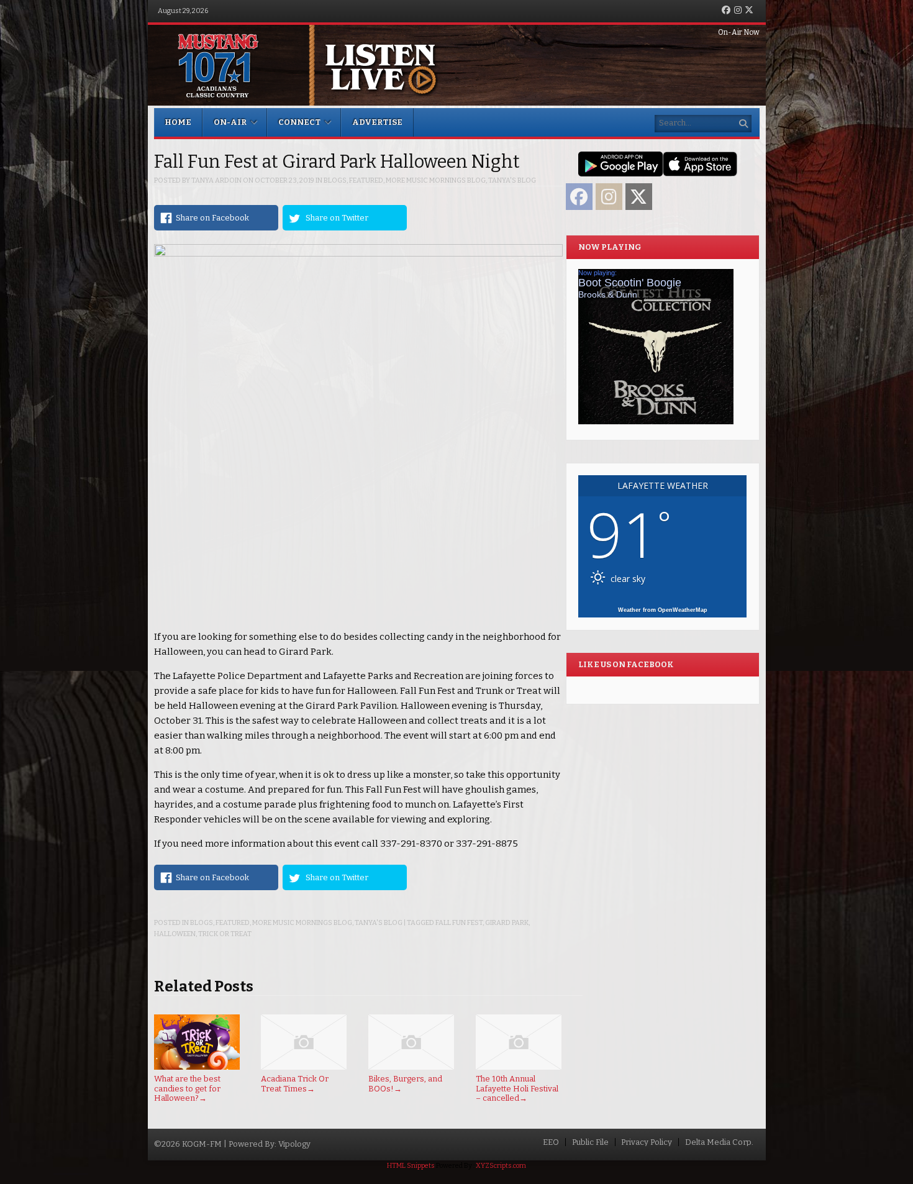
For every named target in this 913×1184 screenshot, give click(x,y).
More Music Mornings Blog (436, 180)
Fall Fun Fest (459, 923)
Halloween (175, 934)
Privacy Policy (646, 1142)
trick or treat (225, 934)
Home (178, 122)
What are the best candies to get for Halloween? (187, 1088)
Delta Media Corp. (719, 1142)
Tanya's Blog (512, 180)
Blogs (335, 180)
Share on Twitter (337, 217)
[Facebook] (726, 11)
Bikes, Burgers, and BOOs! (405, 1083)
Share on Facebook (212, 217)
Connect (299, 122)
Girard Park (507, 923)
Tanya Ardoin (216, 180)
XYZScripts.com (501, 1166)
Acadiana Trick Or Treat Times (295, 1083)
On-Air (230, 122)
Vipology (294, 1144)
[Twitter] (749, 11)
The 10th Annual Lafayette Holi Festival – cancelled (517, 1088)
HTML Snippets (411, 1166)
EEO (551, 1142)
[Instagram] (738, 11)
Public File (590, 1142)
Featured (366, 180)
